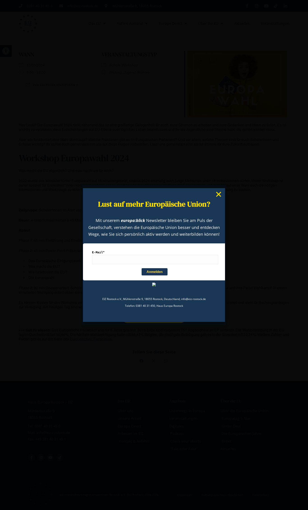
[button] (218, 194)
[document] (154, 255)
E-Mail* (98, 252)
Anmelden (155, 272)
